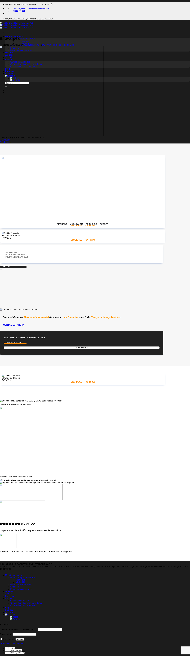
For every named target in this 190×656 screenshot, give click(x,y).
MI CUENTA (76, 225)
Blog (7, 608)
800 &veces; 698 (31, 45)
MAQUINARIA (76, 224)
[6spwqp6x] (51, 135)
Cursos (8, 598)
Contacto (9, 612)
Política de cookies (15, 255)
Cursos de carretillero (20, 601)
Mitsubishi (25, 41)
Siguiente (5, 142)
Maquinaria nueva (13, 575)
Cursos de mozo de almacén (23, 605)
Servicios (9, 596)
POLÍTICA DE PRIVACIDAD (16, 257)
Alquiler (8, 594)
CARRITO (90, 225)
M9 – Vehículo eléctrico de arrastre (58, 45)
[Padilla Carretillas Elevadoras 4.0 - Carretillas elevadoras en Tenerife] (16, 25)
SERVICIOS (91, 224)
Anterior (5, 140)
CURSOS (104, 224)
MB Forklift (25, 43)
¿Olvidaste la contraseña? (12, 644)
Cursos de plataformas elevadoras (26, 603)
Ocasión (9, 591)
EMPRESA (62, 224)
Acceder (20, 639)
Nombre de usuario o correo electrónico (18, 629)
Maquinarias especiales (21, 589)
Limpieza (14, 587)
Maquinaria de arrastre (20, 584)
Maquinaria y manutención (22, 39)
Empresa (9, 610)
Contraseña (6, 634)
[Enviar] (1, 269)
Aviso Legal (11, 252)
